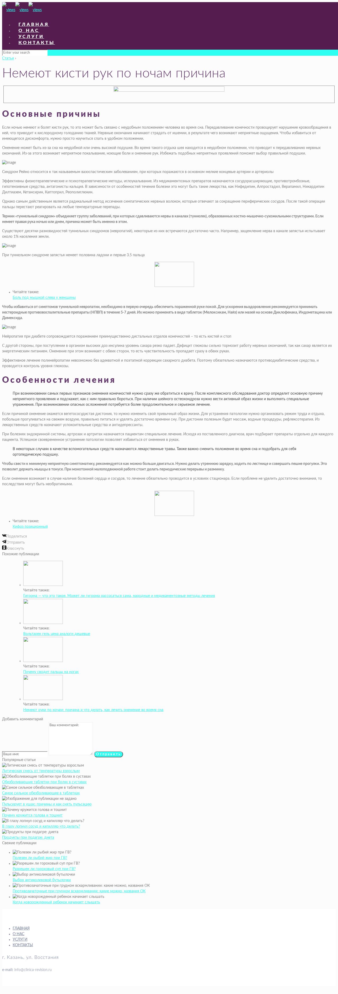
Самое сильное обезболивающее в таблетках (41, 793)
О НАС (18, 934)
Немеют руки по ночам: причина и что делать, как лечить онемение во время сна (93, 710)
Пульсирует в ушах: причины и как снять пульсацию (47, 804)
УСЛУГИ (20, 939)
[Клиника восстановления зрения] (22, 10)
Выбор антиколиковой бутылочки (42, 880)
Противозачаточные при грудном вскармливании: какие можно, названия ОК (79, 891)
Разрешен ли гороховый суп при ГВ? (44, 869)
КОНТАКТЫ (23, 945)
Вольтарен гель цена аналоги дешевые (56, 634)
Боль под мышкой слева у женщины (44, 298)
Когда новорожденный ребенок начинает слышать (56, 902)
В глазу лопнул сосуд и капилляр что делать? (41, 826)
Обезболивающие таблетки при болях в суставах (44, 782)
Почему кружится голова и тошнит (32, 815)
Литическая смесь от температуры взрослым (41, 771)
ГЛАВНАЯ (21, 928)
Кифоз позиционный (30, 527)
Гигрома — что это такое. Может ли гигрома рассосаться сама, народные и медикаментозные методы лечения (119, 596)
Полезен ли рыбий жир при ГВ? (40, 858)
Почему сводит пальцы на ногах (51, 672)
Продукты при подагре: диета (28, 837)
